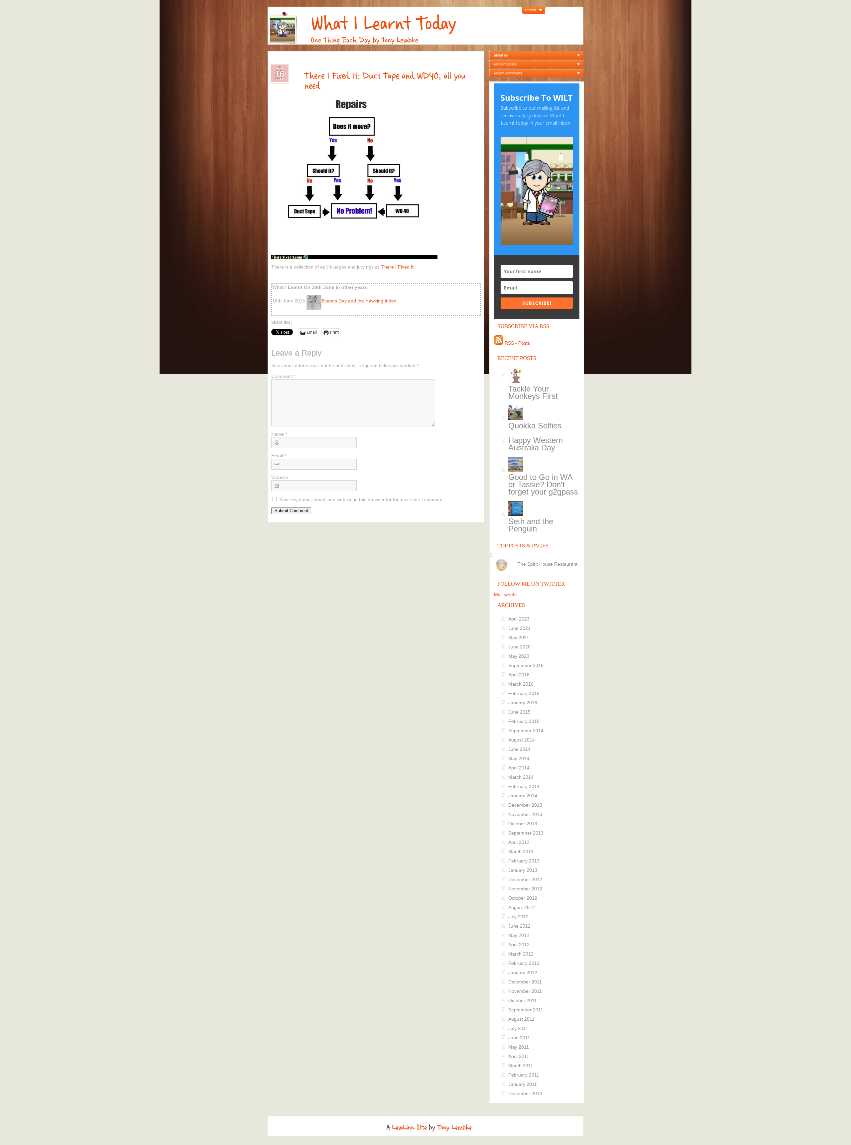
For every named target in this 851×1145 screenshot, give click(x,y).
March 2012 (521, 954)
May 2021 (518, 637)
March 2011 (520, 1065)
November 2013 (525, 814)
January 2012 (522, 972)
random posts (505, 64)
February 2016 (524, 693)
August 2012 (521, 907)
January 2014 (522, 795)
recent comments (508, 73)
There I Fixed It (397, 267)
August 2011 (521, 1019)
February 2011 (523, 1075)
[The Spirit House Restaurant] (537, 558)
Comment (283, 376)
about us (501, 55)
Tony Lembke (454, 1127)
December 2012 (525, 879)
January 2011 (522, 1084)
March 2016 (521, 684)
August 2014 (521, 740)
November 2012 (525, 888)
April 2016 (519, 674)
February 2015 (524, 721)
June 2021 (519, 628)
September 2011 (525, 1009)
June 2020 (519, 646)
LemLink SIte (409, 1127)
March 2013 (521, 851)
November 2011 (525, 991)
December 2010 (525, 1093)
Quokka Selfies (534, 425)
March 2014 (521, 777)
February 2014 (524, 786)
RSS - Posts (516, 343)
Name (279, 434)
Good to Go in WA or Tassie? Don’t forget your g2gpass (543, 484)
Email (278, 455)
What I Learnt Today (383, 23)
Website (279, 477)
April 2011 (518, 1056)
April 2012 (519, 944)
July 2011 (518, 1028)
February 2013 (524, 860)
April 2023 (519, 619)
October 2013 (522, 823)
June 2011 (519, 1037)
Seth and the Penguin (530, 525)
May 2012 (518, 935)
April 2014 (519, 767)
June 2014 (519, 749)
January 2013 (522, 870)
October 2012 (522, 898)
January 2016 (522, 702)
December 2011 (525, 981)
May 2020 (518, 656)
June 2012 (519, 926)
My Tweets (505, 594)
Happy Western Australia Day (535, 444)
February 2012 (524, 963)
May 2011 (518, 1047)
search (530, 10)
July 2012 (518, 916)
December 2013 (525, 805)
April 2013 (519, 842)
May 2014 (518, 758)
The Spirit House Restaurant (547, 564)
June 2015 (519, 712)
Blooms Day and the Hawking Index (358, 300)
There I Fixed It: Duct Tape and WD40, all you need (385, 81)
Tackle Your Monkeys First (533, 392)
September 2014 (526, 730)
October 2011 (522, 1000)
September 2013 (526, 833)
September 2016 (526, 665)
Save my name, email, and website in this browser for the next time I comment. (362, 499)
